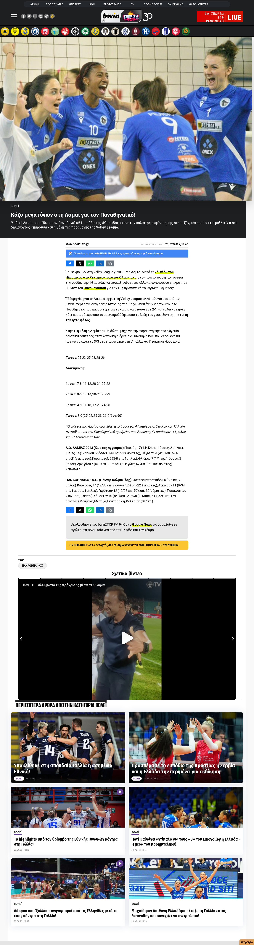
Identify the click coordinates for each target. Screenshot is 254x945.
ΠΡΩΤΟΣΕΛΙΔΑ (112, 4)
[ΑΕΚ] (5, 31)
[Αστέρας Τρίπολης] (25, 31)
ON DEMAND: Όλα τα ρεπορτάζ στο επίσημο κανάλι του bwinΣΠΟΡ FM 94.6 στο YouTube (124, 545)
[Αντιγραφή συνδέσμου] (110, 263)
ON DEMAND (176, 4)
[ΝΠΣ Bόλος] (45, 31)
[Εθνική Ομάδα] (166, 31)
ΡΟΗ (92, 4)
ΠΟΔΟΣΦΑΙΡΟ (54, 4)
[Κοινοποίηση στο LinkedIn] (100, 263)
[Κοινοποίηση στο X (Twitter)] (80, 263)
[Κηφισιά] (125, 31)
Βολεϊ (15, 206)
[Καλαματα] (115, 31)
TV (132, 4)
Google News (142, 524)
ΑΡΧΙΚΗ (34, 4)
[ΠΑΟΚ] (105, 31)
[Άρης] (15, 31)
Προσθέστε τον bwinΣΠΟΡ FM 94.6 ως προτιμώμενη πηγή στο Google (118, 253)
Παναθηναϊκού (94, 288)
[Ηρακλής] (146, 31)
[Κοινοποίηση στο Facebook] (70, 263)
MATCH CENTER (198, 4)
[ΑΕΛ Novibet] (135, 31)
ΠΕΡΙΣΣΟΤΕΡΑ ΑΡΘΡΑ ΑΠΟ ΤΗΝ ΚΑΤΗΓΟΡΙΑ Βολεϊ (61, 705)
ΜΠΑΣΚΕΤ (75, 4)
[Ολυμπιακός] (65, 31)
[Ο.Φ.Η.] (75, 31)
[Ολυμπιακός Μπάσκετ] (176, 31)
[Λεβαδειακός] (55, 31)
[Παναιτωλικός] (95, 31)
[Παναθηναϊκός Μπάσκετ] (186, 31)
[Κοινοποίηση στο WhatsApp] (90, 263)
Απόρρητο (246, 942)
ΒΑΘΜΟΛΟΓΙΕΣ (153, 4)
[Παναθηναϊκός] (85, 31)
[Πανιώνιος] (156, 31)
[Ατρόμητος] (35, 31)
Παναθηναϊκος (32, 566)
